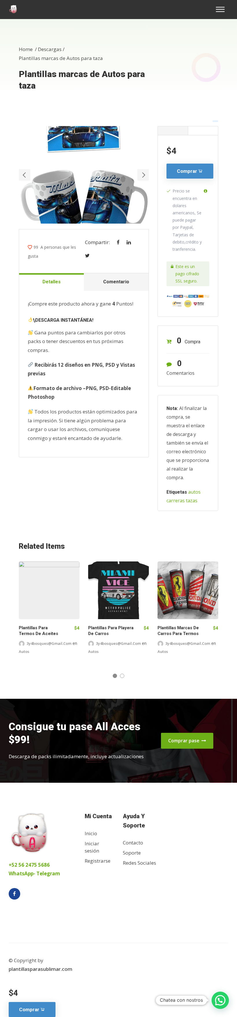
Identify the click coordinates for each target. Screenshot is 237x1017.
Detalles (51, 281)
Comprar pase (184, 740)
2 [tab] (122, 676)
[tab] (173, 130)
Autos (64, 649)
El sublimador (39, 649)
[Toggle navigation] (222, 9)
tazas (191, 500)
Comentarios (180, 367)
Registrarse (97, 860)
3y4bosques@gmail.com (187, 643)
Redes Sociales (139, 862)
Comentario (116, 281)
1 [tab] (115, 676)
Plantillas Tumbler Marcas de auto (106, 630)
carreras (175, 500)
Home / (28, 49)
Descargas (50, 49)
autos (194, 492)
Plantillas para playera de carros (180, 630)
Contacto (133, 842)
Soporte (132, 852)
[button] (220, 1000)
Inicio (91, 833)
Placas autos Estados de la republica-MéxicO (41, 633)
